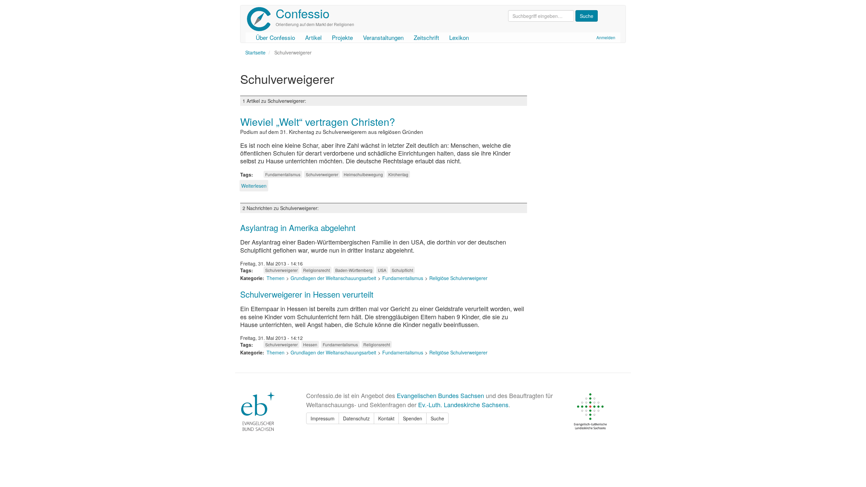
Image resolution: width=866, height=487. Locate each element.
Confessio (302, 13)
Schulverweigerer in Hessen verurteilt (306, 294)
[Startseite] (261, 19)
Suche (437, 418)
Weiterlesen (254, 185)
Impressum (323, 418)
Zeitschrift (426, 37)
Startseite (255, 52)
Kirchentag (398, 174)
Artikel (313, 37)
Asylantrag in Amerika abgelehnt (298, 227)
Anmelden (605, 37)
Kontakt (386, 418)
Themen (275, 278)
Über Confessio (275, 37)
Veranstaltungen (383, 37)
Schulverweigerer (322, 174)
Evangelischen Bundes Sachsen (440, 395)
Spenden (412, 418)
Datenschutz (356, 418)
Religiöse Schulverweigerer (458, 278)
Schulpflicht (402, 270)
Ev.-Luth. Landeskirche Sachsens (463, 404)
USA (382, 270)
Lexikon (459, 37)
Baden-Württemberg (353, 270)
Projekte (342, 37)
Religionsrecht (316, 270)
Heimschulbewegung (363, 174)
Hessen (310, 344)
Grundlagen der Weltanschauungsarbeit (333, 278)
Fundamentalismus (282, 174)
